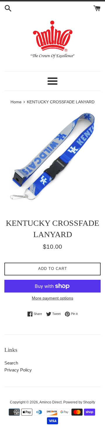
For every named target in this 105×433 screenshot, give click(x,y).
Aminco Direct (50, 402)
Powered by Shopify (79, 402)
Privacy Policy (18, 369)
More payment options (52, 298)
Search (11, 362)
